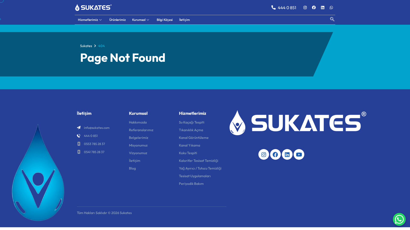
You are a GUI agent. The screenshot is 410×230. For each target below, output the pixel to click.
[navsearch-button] (330, 20)
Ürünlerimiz (117, 20)
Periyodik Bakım (191, 183)
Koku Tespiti (188, 153)
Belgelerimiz (138, 137)
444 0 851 (91, 136)
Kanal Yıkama (189, 145)
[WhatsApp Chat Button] (399, 219)
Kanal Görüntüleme (194, 137)
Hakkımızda (138, 122)
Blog (132, 168)
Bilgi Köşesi (165, 20)
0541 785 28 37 (94, 152)
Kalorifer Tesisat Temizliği (198, 160)
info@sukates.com (97, 128)
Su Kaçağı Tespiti (191, 122)
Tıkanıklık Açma (191, 130)
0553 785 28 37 (94, 144)
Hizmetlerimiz (88, 20)
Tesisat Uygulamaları (195, 176)
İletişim (184, 20)
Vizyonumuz (138, 153)
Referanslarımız (141, 130)
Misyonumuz (138, 145)
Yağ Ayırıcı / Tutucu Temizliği (200, 168)
